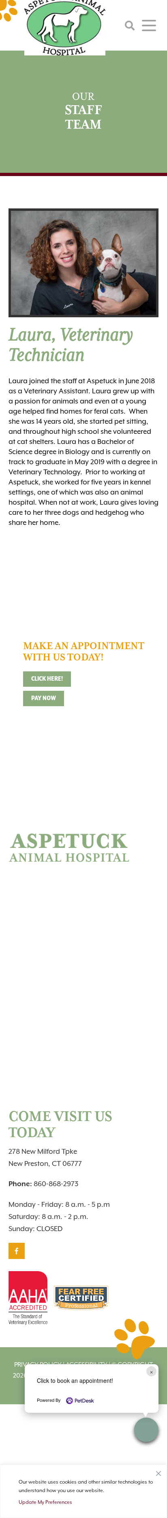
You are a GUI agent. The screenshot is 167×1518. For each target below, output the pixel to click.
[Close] (158, 1471)
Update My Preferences (45, 1502)
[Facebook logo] (17, 1251)
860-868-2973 (43, 1184)
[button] (146, 1430)
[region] (83, 1491)
